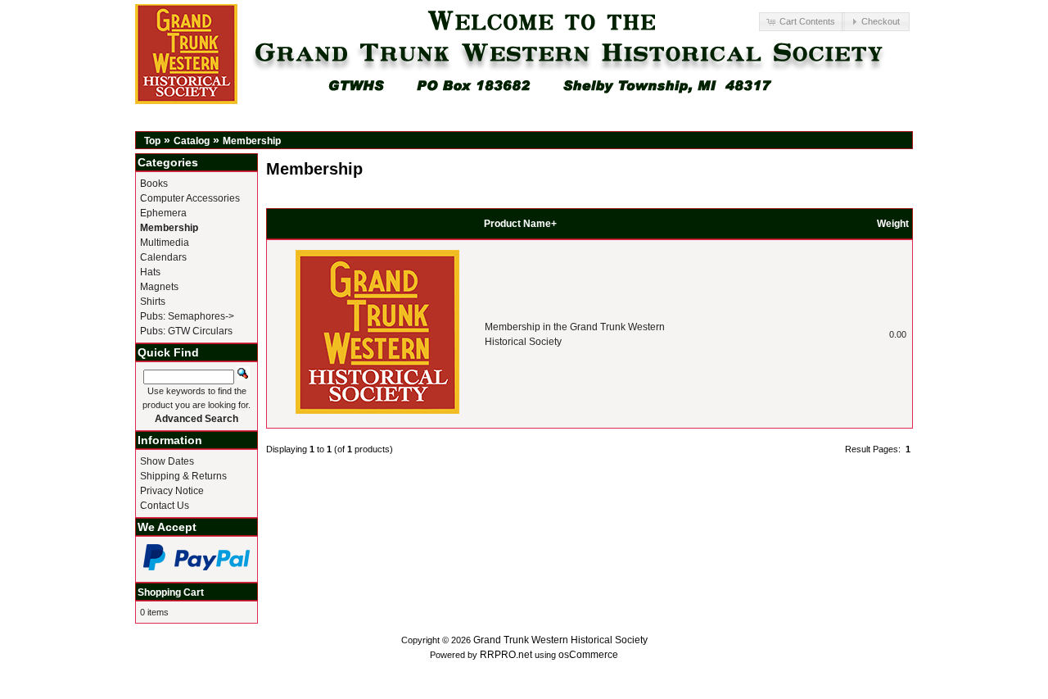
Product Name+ (520, 223)
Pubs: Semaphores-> (187, 316)
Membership (252, 141)
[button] (801, 21)
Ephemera (163, 213)
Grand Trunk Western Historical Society (560, 640)
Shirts (152, 301)
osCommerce (588, 654)
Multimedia (164, 242)
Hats (150, 272)
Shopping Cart (171, 592)
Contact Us (164, 505)
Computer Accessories (190, 198)
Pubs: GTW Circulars (186, 331)
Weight (893, 223)
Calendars (163, 257)
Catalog (192, 141)
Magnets (159, 287)
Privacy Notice (172, 491)
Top (152, 141)
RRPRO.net (506, 654)
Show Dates (167, 461)
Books (154, 183)
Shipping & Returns (183, 476)
